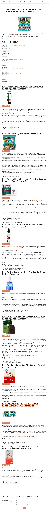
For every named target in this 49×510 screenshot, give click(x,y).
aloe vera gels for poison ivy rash (20, 395)
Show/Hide (12, 38)
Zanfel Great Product (7, 50)
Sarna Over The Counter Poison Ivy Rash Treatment (13, 64)
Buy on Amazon (6, 105)
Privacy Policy (32, 1)
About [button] (38, 1)
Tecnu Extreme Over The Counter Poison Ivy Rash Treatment (15, 45)
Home (17, 1)
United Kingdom (29, 498)
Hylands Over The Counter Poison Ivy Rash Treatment (13, 73)
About (17, 500)
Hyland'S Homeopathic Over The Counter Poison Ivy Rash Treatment (16, 82)
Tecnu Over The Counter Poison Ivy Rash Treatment (13, 59)
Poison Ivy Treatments (22, 13)
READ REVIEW (4, 46)
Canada (28, 500)
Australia (28, 502)
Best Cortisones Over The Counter (12, 132)
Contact (43, 1)
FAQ (17, 502)
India (27, 504)
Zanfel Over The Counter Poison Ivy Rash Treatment (13, 78)
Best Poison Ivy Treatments (19, 36)
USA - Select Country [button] (23, 1)
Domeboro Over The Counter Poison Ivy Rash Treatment (14, 54)
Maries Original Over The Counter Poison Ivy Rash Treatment (15, 68)
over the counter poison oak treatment (20, 122)
